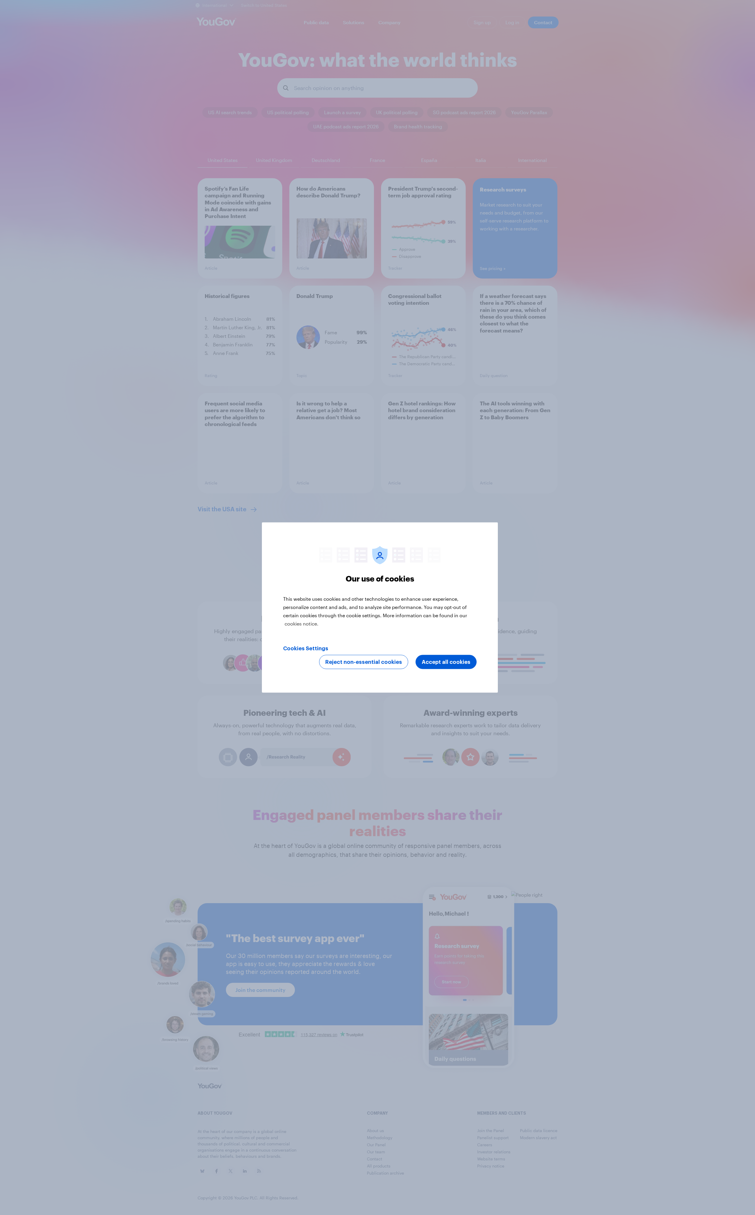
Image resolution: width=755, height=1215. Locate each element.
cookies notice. (302, 623)
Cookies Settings (305, 648)
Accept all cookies (446, 662)
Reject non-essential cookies (363, 662)
